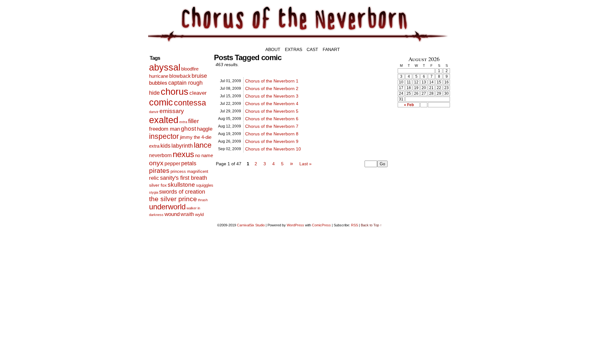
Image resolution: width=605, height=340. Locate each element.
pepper (172, 163)
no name (204, 155)
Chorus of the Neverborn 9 (271, 141)
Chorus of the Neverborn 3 (271, 96)
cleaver (198, 93)
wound (172, 214)
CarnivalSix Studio (251, 225)
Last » (305, 163)
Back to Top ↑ (371, 225)
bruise (199, 76)
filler (193, 121)
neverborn (160, 155)
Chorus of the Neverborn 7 (271, 126)
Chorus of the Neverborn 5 (271, 111)
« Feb (409, 105)
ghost (188, 128)
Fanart (331, 49)
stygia (153, 192)
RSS (354, 225)
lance (202, 145)
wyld (199, 214)
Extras (293, 49)
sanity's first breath (183, 178)
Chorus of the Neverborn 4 (271, 103)
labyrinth (182, 146)
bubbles (158, 83)
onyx (156, 163)
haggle (204, 129)
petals (188, 163)
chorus (174, 91)
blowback (180, 76)
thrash (203, 200)
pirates (159, 170)
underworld (167, 207)
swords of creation (182, 191)
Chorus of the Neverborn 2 (271, 88)
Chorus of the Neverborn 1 (271, 80)
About (272, 49)
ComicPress (321, 225)
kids (165, 146)
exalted (163, 120)
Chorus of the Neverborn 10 (273, 148)
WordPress (295, 225)
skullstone (181, 184)
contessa (190, 103)
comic (161, 102)
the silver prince (173, 198)
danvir (153, 112)
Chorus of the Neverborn (337, 24)
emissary (171, 111)
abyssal (164, 67)
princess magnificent (189, 171)
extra (183, 122)
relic (154, 178)
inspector (164, 136)
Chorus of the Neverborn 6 (271, 118)
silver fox (158, 185)
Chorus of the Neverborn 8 (271, 133)
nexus (183, 154)
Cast (312, 49)
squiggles (204, 185)
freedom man (164, 129)
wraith (187, 214)
